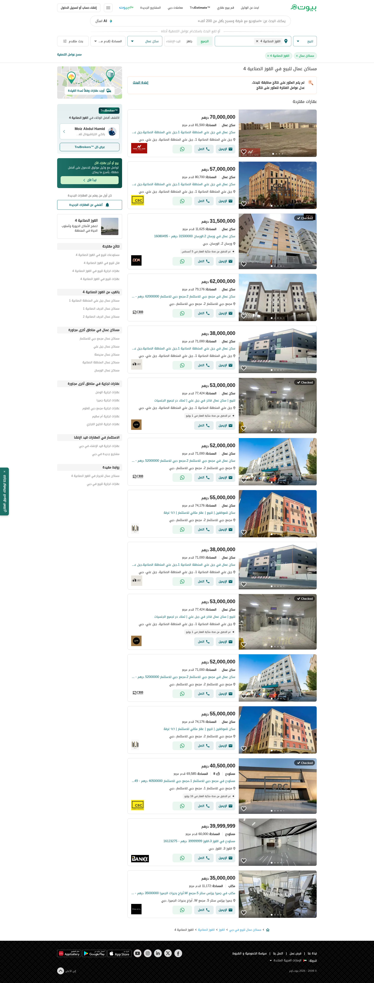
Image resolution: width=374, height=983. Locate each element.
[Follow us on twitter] (168, 953)
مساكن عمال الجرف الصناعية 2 (101, 317)
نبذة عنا (312, 953)
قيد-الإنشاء (173, 41)
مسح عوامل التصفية (69, 54)
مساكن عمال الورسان (106, 371)
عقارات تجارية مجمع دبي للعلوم (100, 409)
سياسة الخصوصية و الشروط (249, 953)
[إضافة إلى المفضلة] (243, 152)
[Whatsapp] (182, 149)
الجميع (205, 41)
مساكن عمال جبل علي (106, 347)
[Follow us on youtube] (138, 953)
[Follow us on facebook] (178, 953)
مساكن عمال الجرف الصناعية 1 (101, 309)
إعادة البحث (140, 82)
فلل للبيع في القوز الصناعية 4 (101, 263)
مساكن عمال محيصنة (106, 355)
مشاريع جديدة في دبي (105, 454)
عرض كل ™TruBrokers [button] (90, 147)
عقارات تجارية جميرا (108, 401)
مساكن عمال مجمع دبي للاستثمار (99, 339)
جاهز (189, 41)
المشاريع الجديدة (150, 8)
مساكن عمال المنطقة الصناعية (100, 363)
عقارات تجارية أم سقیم (105, 417)
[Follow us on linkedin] (158, 953)
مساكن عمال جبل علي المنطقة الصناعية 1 (94, 301)
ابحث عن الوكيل (250, 8)
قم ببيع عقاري (225, 8)
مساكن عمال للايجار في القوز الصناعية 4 (95, 476)
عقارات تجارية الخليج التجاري (103, 424)
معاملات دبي (175, 8)
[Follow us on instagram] (148, 953)
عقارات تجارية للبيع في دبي (103, 484)
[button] (305, 41)
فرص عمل (295, 953)
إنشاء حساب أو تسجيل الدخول (79, 8)
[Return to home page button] (303, 7)
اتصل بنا (278, 953)
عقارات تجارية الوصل (107, 393)
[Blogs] (126, 7)
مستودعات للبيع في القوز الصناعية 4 (97, 255)
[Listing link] (222, 133)
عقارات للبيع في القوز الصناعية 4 (99, 279)
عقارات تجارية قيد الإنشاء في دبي (99, 446)
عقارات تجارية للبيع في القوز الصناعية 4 (95, 271)
